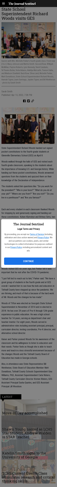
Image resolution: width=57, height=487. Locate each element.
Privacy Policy (43, 237)
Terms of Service (37, 234)
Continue (28, 261)
